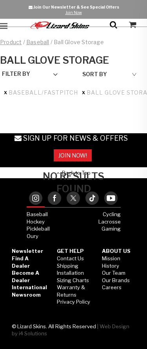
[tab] (36, 199)
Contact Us (70, 258)
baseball (37, 42)
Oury (32, 236)
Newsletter (27, 251)
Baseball (37, 214)
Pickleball (38, 229)
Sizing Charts (73, 280)
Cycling (112, 214)
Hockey (36, 221)
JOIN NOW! (72, 155)
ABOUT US (116, 251)
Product (11, 42)
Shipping (67, 266)
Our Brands (116, 280)
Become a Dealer (25, 276)
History (110, 266)
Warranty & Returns (71, 291)
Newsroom (26, 295)
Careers (112, 287)
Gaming (111, 229)
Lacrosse (109, 221)
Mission (111, 258)
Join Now (73, 12)
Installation (70, 273)
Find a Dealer (21, 262)
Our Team (113, 273)
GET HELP (70, 251)
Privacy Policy (73, 302)
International (29, 287)
